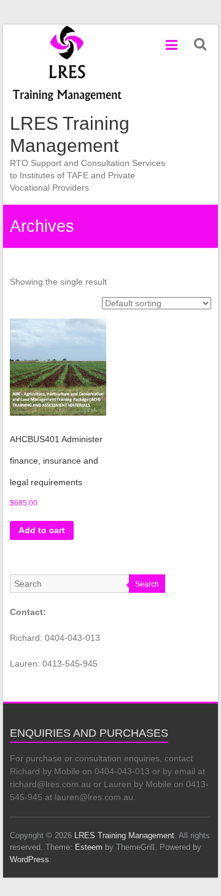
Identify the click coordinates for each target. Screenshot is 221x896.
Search (147, 584)
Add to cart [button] (41, 530)
